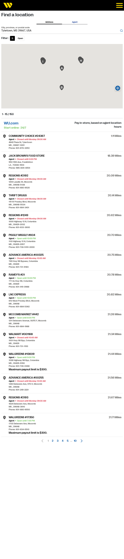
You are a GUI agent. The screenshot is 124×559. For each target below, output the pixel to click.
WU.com (11, 123)
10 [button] (75, 440)
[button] (80, 441)
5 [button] (67, 440)
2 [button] (52, 440)
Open (20, 38)
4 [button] (62, 440)
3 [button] (57, 440)
